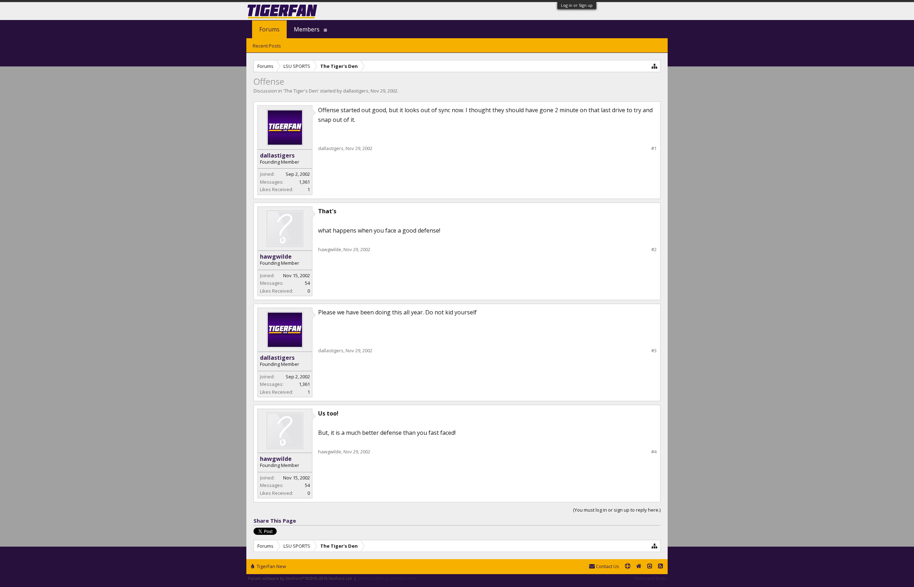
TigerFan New (271, 566)
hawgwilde (276, 256)
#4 (654, 452)
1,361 (304, 182)
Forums (269, 29)
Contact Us (607, 566)
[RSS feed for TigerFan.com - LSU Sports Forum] (660, 567)
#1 (654, 148)
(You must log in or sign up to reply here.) (617, 510)
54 (307, 283)
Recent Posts (267, 46)
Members (307, 29)
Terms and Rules (650, 578)
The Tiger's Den (301, 91)
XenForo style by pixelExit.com (386, 578)
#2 (654, 250)
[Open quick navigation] (655, 66)
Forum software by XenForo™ (300, 578)
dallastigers (355, 91)
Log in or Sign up (577, 5)
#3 (654, 351)
